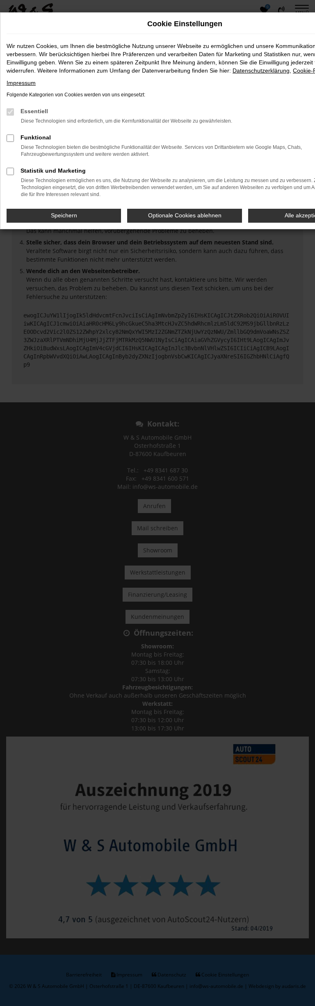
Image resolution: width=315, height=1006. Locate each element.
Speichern (64, 215)
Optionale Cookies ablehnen (184, 215)
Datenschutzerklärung (261, 70)
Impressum (21, 83)
